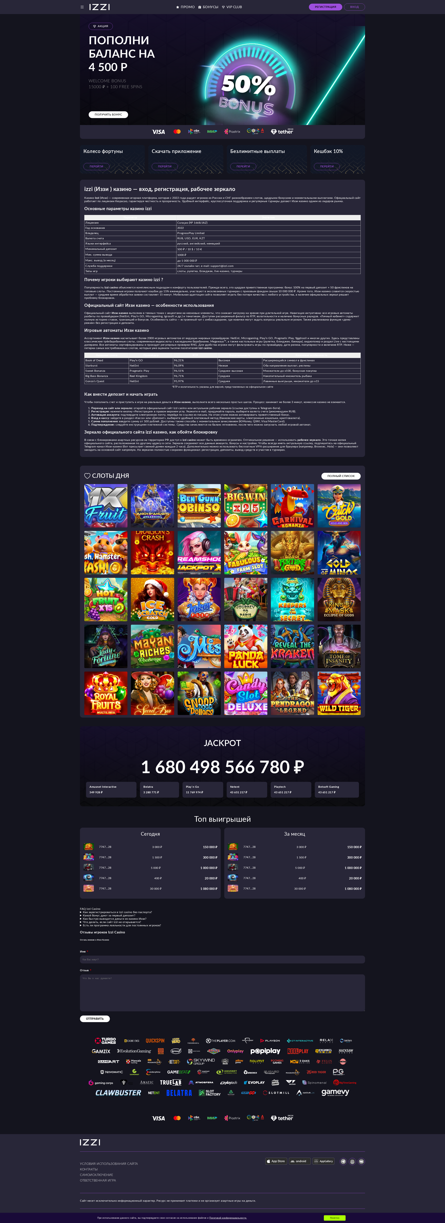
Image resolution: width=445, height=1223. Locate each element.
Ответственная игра (98, 1180)
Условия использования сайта (109, 1164)
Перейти (96, 166)
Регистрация (325, 7)
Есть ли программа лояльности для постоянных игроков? (122, 925)
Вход (354, 7)
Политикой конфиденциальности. (228, 1218)
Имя (83, 951)
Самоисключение (96, 1175)
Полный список (341, 476)
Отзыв (84, 970)
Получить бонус (108, 114)
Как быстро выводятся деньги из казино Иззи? (115, 918)
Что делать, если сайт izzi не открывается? (112, 922)
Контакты (89, 1169)
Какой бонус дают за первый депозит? (109, 915)
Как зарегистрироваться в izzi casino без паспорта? (117, 912)
